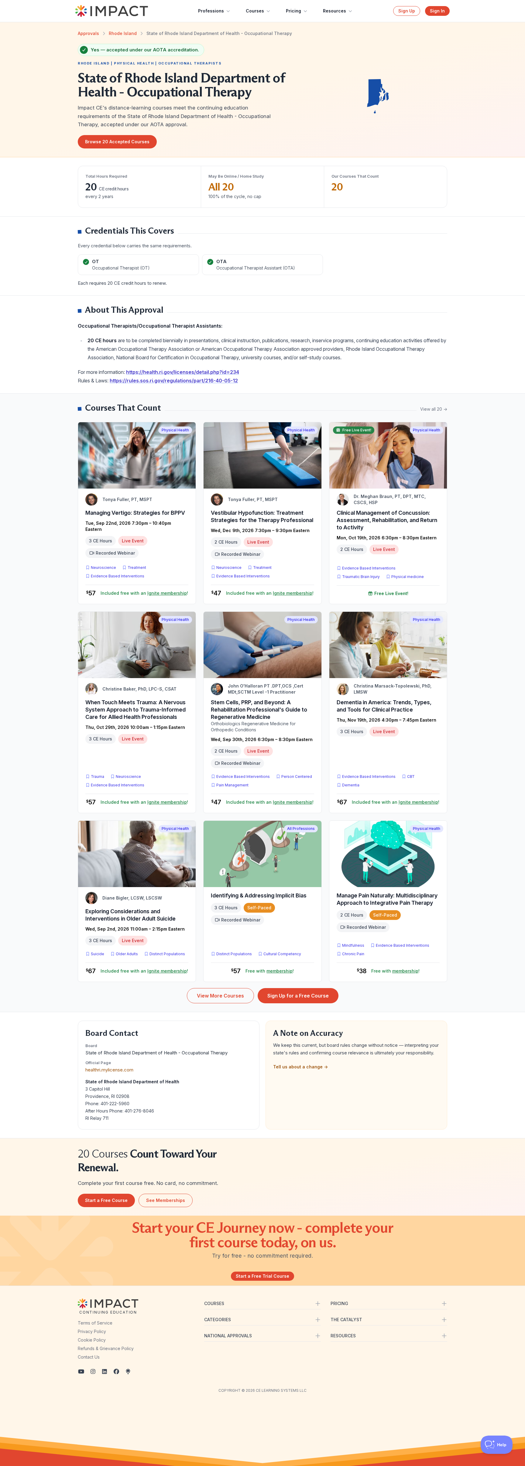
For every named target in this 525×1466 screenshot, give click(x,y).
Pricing (293, 10)
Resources (334, 10)
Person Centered (296, 776)
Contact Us (89, 1357)
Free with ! (269, 970)
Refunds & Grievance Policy (106, 1348)
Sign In (437, 10)
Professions (211, 10)
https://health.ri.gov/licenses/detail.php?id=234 (182, 372)
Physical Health (175, 430)
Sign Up (406, 10)
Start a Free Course (106, 1200)
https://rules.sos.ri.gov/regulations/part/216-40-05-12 (174, 381)
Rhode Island (123, 33)
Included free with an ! (144, 593)
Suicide (97, 954)
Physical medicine (407, 576)
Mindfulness (353, 945)
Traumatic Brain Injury (361, 576)
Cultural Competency (282, 954)
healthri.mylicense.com (109, 1070)
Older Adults (127, 954)
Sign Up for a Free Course (298, 996)
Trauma (97, 776)
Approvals (88, 33)
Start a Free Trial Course (262, 1276)
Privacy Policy (92, 1331)
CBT (412, 776)
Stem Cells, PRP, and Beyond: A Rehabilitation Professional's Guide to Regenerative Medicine (259, 709)
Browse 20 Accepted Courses (117, 141)
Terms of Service (95, 1322)
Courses (255, 10)
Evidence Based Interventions (117, 576)
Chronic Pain (353, 954)
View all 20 (433, 409)
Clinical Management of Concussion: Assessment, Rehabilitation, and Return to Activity (387, 520)
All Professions (301, 828)
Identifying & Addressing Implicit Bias (259, 895)
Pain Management (232, 785)
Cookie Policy (92, 1339)
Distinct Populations (167, 954)
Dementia (350, 785)
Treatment (137, 567)
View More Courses (220, 996)
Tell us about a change (300, 1066)
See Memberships (165, 1200)
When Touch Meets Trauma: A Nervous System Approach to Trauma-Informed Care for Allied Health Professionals (135, 709)
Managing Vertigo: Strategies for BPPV (135, 513)
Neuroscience (103, 567)
